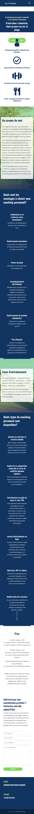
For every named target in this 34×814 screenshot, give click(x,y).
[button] (17, 612)
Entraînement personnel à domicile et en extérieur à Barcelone (17, 18)
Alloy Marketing (20, 811)
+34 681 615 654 (8, 798)
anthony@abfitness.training (14, 785)
